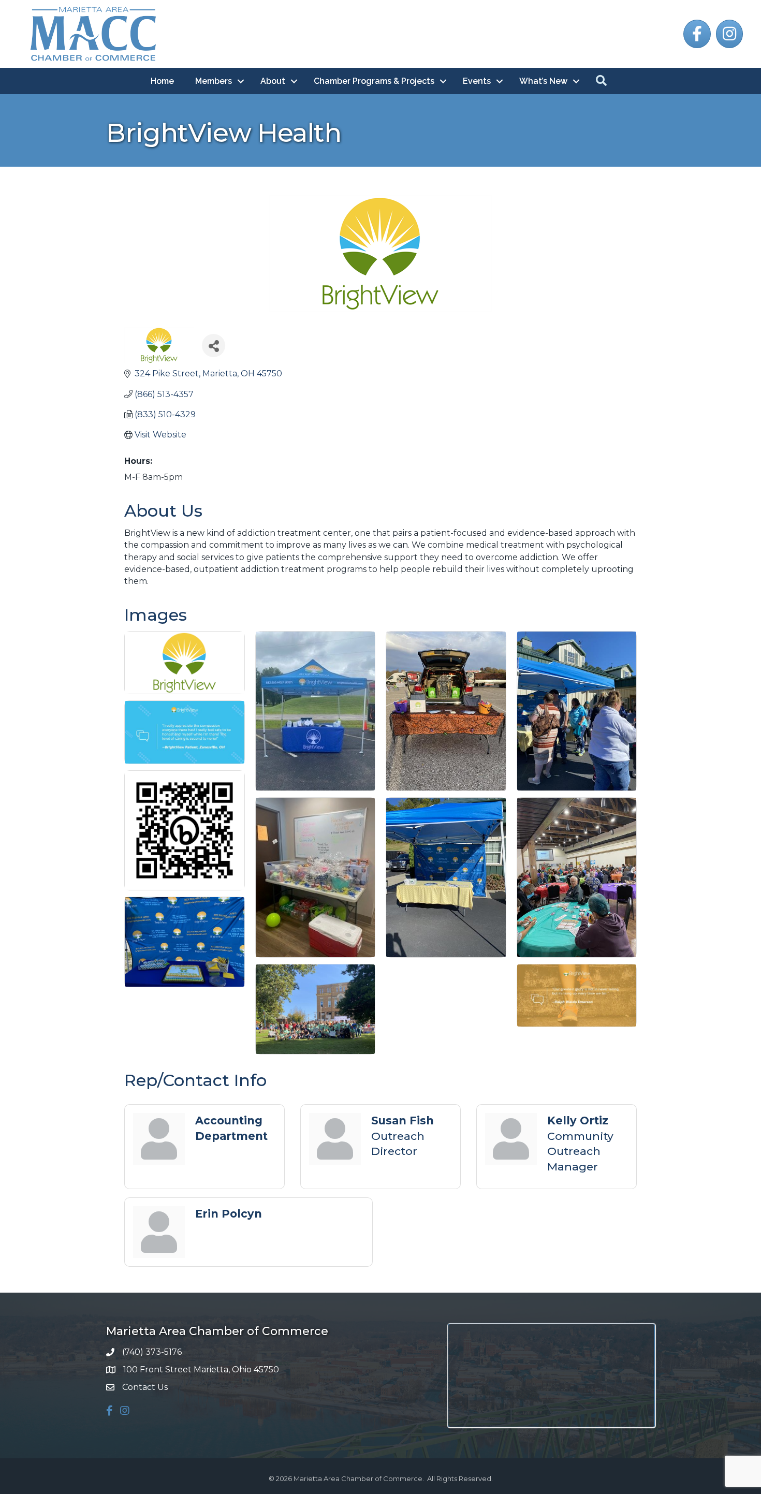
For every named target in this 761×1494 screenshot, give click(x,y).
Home (162, 81)
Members (213, 81)
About (272, 81)
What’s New (543, 81)
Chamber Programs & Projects (374, 81)
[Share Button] (213, 345)
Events (477, 81)
